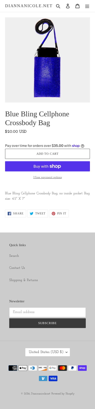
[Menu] (87, 6)
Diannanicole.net (29, 5)
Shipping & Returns (23, 280)
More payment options (47, 177)
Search (14, 256)
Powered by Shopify (62, 393)
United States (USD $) (46, 352)
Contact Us (17, 268)
